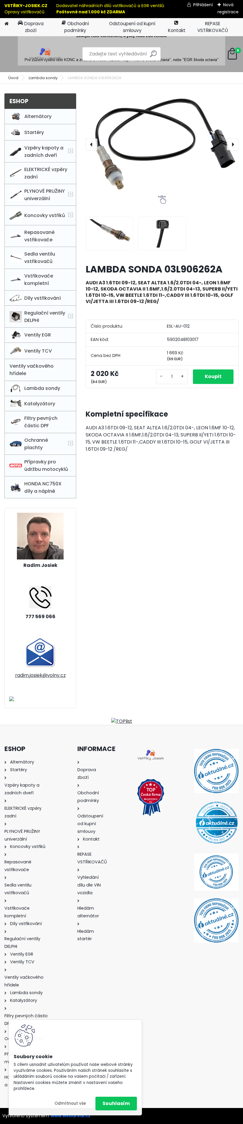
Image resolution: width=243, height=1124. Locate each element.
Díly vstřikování (42, 298)
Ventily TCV (38, 350)
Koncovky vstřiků (44, 215)
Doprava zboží (34, 27)
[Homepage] (6, 24)
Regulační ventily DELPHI (44, 317)
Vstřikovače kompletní (38, 279)
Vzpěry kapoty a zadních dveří (43, 151)
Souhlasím (116, 1103)
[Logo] (45, 54)
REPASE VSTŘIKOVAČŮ (212, 27)
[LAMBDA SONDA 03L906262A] (162, 144)
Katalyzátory (39, 403)
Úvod (13, 78)
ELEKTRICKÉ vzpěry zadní (45, 173)
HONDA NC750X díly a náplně (43, 487)
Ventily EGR (37, 334)
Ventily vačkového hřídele (31, 370)
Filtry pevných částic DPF (40, 422)
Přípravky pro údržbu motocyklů (46, 465)
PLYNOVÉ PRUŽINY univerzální (44, 195)
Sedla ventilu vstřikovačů (39, 258)
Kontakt (177, 30)
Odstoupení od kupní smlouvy (132, 27)
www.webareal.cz (70, 1116)
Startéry (34, 132)
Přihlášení (203, 5)
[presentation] (91, 144)
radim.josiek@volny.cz (40, 675)
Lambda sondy (43, 78)
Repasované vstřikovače (39, 236)
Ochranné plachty (36, 444)
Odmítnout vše (70, 1103)
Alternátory (38, 116)
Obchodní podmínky (76, 27)
